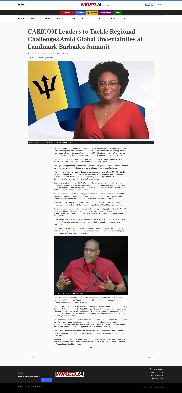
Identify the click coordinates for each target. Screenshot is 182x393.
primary (31, 58)
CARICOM (40, 58)
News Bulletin (34, 18)
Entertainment (105, 12)
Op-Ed (124, 18)
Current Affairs (68, 12)
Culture (117, 12)
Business (80, 12)
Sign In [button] (159, 4)
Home (20, 18)
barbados (49, 58)
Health (74, 18)
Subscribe (149, 5)
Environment (111, 18)
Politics (47, 18)
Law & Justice (61, 18)
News (45, 54)
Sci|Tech (98, 18)
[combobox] (109, 5)
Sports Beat (92, 12)
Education (85, 18)
